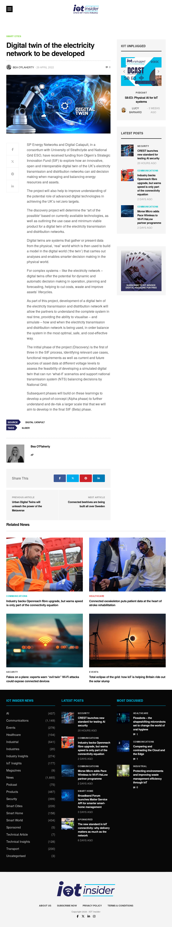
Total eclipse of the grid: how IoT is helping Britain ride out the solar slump (127, 679)
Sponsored (13, 827)
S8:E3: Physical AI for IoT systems (141, 100)
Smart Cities (13, 36)
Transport (12, 848)
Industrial (12, 741)
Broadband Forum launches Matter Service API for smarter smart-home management (92, 801)
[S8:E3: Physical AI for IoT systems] (141, 71)
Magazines (13, 770)
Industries (12, 748)
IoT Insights (14, 763)
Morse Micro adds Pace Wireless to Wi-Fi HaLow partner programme (149, 217)
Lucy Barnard (135, 110)
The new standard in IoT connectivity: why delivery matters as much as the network (93, 830)
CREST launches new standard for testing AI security (148, 154)
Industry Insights (17, 756)
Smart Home (14, 813)
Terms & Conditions (120, 905)
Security (143, 146)
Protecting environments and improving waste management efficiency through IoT (148, 776)
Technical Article (17, 834)
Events (94, 672)
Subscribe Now (67, 905)
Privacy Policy (92, 905)
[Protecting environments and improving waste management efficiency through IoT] (123, 771)
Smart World (14, 820)
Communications (147, 171)
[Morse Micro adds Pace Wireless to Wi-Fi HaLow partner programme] (127, 211)
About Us (45, 905)
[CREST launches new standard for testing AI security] (127, 150)
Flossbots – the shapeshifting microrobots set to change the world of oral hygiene (149, 723)
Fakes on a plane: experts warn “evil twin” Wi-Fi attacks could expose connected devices (42, 679)
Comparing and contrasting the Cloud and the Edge (149, 750)
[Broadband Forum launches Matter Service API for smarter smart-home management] (67, 795)
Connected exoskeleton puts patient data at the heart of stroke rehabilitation (125, 603)
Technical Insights (18, 841)
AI (7, 713)
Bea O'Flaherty (23, 67)
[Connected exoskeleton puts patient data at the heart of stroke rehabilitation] (127, 564)
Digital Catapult (35, 422)
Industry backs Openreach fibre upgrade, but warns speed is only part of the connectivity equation (149, 184)
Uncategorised (16, 855)
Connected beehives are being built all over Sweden (86, 504)
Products (12, 791)
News (10, 777)
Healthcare (96, 596)
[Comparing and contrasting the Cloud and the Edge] (123, 746)
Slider (26, 428)
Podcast (141, 93)
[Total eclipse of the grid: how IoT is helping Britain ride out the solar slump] (127, 641)
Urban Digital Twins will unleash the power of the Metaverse (27, 506)
